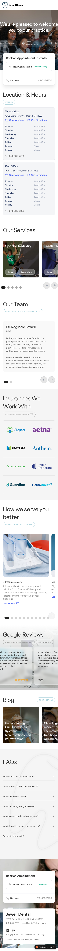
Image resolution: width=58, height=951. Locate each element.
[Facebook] (7, 930)
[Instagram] (13, 930)
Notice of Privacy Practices (26, 939)
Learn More (26, 272)
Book (10, 272)
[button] (53, 5)
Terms (9, 939)
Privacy (40, 934)
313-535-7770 (44, 80)
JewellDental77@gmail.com (34, 923)
